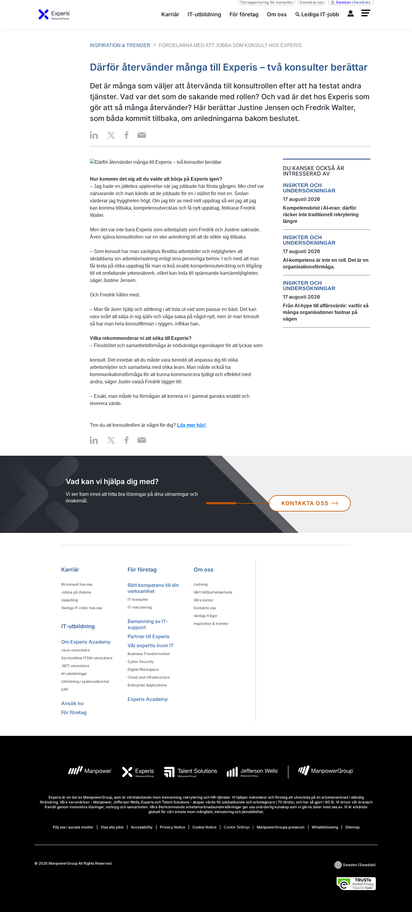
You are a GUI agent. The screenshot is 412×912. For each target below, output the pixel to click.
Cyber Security (141, 661)
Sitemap (352, 827)
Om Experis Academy (85, 642)
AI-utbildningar (74, 673)
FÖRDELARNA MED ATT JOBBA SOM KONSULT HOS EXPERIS (230, 45)
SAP (64, 689)
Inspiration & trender (211, 623)
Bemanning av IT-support (148, 624)
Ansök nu (72, 703)
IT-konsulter (138, 599)
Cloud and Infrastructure (149, 677)
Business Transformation (149, 653)
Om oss (204, 569)
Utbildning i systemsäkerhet (85, 681)
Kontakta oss (311, 2)
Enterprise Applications (147, 685)
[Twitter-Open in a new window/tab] (111, 135)
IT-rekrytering (140, 607)
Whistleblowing (325, 827)
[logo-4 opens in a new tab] (247, 772)
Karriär (70, 569)
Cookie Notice (204, 827)
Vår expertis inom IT (151, 645)
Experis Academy (148, 699)
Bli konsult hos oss (76, 584)
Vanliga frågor (205, 615)
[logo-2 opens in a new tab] (134, 772)
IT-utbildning (78, 626)
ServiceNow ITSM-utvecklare (87, 658)
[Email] (142, 135)
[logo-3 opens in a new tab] (185, 772)
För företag (74, 712)
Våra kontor (204, 600)
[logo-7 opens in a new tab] (320, 772)
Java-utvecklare (75, 650)
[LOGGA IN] (350, 14)
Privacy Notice (172, 827)
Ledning (201, 584)
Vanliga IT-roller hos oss (81, 608)
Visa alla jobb (112, 827)
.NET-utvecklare (75, 665)
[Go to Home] (54, 14)
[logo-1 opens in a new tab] (86, 772)
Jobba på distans (76, 592)
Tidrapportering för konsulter (266, 2)
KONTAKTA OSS (304, 503)
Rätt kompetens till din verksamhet (153, 588)
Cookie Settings (237, 827)
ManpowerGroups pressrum (281, 827)
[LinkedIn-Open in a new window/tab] (94, 135)
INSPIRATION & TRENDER (120, 45)
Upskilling (69, 600)
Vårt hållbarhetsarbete (213, 592)
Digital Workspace (143, 669)
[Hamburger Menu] (365, 13)
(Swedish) (353, 2)
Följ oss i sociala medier (73, 827)
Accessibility (142, 827)
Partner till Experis (149, 636)
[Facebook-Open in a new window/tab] (126, 135)
